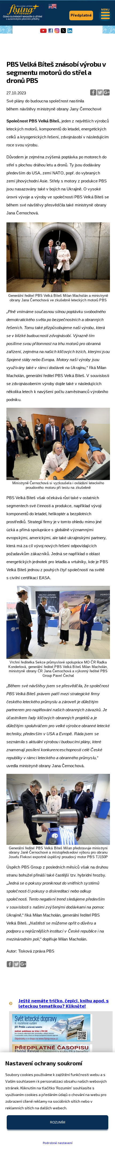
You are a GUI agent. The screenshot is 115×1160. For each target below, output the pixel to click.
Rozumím (57, 1122)
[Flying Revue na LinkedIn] (70, 32)
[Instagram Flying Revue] (57, 32)
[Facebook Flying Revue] (50, 32)
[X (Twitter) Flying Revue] (63, 32)
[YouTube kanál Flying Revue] (42, 32)
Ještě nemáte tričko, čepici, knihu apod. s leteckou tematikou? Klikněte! (63, 1003)
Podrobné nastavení (57, 1143)
